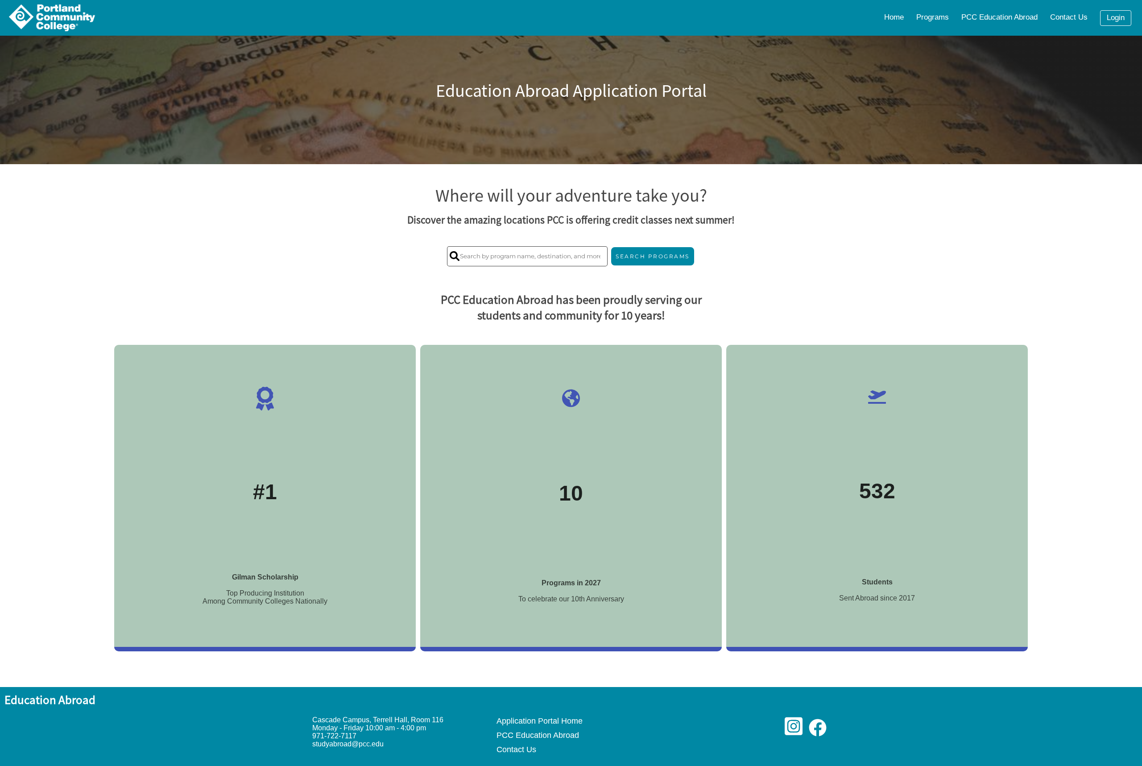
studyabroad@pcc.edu (348, 744)
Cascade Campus (340, 720)
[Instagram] (794, 731)
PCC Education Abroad (538, 735)
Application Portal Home (540, 720)
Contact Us (516, 749)
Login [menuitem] (1116, 17)
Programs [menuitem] (932, 17)
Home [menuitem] (894, 17)
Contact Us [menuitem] (1069, 17)
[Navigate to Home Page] (52, 17)
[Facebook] (818, 731)
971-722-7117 (334, 736)
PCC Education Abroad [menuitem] (999, 17)
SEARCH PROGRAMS (653, 256)
